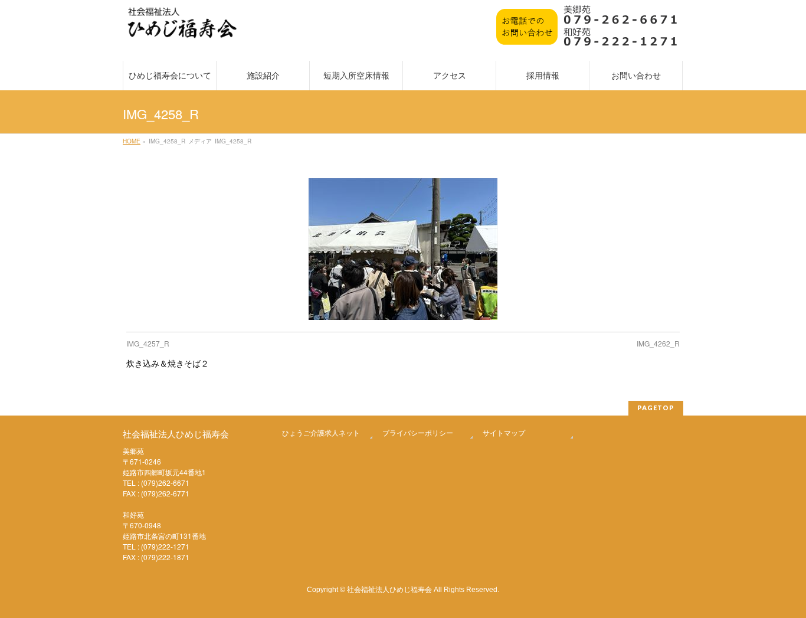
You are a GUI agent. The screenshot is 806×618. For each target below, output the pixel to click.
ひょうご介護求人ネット (321, 432)
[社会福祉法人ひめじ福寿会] (182, 28)
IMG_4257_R (147, 343)
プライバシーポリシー (417, 432)
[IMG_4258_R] (403, 249)
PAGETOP (655, 407)
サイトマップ (504, 432)
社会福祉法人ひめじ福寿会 (389, 589)
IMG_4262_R (658, 343)
